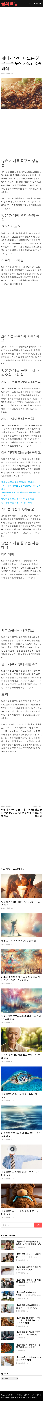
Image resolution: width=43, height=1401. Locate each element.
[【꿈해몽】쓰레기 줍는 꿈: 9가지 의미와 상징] (7, 1357)
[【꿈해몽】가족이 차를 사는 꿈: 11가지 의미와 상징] (7, 1280)
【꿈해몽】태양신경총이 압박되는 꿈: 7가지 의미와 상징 (28, 1242)
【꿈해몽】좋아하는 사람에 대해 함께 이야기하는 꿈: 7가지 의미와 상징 (28, 1320)
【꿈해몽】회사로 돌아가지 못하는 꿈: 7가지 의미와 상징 (28, 1293)
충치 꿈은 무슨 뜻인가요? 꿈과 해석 (16, 502)
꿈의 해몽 (9, 3)
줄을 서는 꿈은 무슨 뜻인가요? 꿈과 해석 (18, 482)
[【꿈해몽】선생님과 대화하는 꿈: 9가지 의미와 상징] (7, 1305)
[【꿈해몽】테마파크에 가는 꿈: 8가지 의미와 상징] (7, 1345)
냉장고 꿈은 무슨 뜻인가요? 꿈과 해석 (17, 499)
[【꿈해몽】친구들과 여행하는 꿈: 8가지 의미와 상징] (7, 1332)
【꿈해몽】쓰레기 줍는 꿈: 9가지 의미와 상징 (28, 1358)
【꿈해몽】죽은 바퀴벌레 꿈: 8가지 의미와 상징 (28, 1268)
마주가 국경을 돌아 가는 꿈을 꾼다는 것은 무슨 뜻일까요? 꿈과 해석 (20, 978)
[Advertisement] (21, 28)
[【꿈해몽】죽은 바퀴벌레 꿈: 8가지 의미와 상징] (7, 1267)
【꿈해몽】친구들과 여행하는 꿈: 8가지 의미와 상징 (28, 1333)
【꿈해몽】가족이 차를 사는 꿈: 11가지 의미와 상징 (28, 1280)
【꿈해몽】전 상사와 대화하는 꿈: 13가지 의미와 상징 (28, 1255)
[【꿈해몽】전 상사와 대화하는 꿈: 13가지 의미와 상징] (7, 1254)
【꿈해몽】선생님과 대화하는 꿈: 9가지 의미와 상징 (28, 1306)
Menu (38, 3)
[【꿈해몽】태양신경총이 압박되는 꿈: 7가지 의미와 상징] (7, 1242)
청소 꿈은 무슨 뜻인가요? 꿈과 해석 (18, 941)
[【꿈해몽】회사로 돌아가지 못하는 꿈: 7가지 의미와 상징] (7, 1292)
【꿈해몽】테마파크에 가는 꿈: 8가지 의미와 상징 (28, 1345)
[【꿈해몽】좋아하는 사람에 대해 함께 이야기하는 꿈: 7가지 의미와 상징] (7, 1318)
